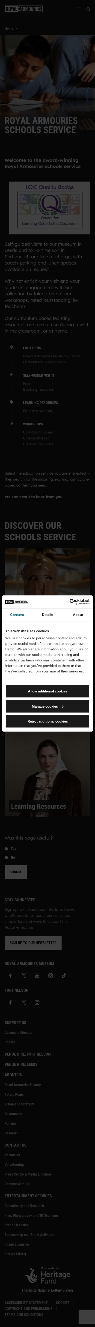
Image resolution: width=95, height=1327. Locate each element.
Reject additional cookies (47, 721)
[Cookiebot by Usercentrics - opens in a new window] (69, 602)
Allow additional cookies (47, 691)
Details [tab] (47, 614)
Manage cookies (45, 706)
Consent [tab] (17, 614)
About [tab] (78, 614)
